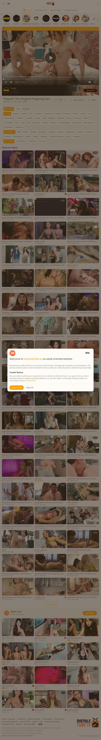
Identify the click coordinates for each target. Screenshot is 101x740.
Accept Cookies (16, 387)
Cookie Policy (31, 380)
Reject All (29, 387)
